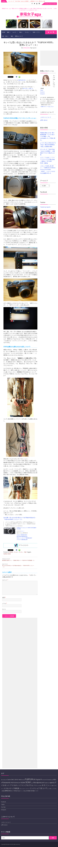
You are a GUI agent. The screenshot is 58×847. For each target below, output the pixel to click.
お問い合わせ (43, 120)
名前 (4, 597)
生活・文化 (5, 36)
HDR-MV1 (44, 779)
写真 (20, 32)
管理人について (19, 36)
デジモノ (27, 32)
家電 (8, 32)
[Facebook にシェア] (16, 77)
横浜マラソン (20, 790)
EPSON (23, 779)
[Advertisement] (19, 693)
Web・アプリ (36, 32)
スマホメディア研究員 (11, 788)
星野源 (7, 790)
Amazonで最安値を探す (22, 534)
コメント (5, 580)
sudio (32, 782)
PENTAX (13, 782)
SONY (28, 782)
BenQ (2, 779)
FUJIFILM (11, 552)
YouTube (3, 807)
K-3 (47, 779)
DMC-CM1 (14, 779)
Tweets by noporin (45, 207)
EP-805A (19, 779)
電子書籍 (28, 790)
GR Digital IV (37, 779)
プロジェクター (22, 788)
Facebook (42, 92)
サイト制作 (51, 785)
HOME (3, 32)
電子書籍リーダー (34, 790)
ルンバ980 (49, 788)
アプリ (35, 785)
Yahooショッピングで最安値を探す (24, 538)
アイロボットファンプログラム (21, 785)
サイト (4, 609)
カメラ (14, 32)
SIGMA (23, 782)
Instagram (42, 93)
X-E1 (49, 782)
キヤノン (45, 785)
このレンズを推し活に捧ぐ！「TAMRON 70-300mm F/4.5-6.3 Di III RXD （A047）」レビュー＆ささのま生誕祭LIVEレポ (47, 169)
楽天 (17, 790)
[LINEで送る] (19, 77)
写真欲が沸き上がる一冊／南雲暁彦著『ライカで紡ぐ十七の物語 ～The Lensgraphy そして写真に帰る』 (47, 136)
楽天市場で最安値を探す (22, 536)
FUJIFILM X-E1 (21, 80)
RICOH (18, 782)
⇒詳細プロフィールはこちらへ (47, 106)
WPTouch (45, 782)
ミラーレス (27, 788)
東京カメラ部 (12, 790)
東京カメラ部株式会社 (23, 521)
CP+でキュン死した (28, 88)
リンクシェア (35, 788)
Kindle (49, 779)
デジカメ (16, 552)
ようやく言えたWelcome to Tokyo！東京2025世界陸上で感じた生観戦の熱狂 (48, 144)
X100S (9, 554)
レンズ (52, 788)
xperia (52, 782)
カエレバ (22, 531)
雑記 (12, 36)
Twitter (41, 90)
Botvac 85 (5, 779)
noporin (34, 48)
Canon (9, 779)
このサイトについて (45, 117)
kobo (52, 779)
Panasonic (6, 782)
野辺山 (25, 790)
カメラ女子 (39, 785)
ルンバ (43, 788)
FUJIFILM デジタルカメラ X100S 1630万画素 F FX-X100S (26, 528)
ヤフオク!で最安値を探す (22, 539)
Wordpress (37, 782)
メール (4, 603)
